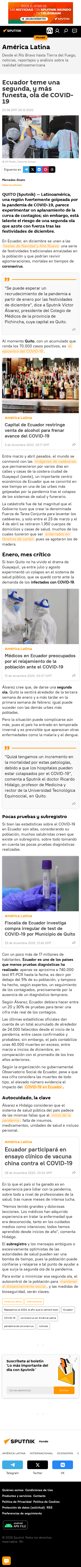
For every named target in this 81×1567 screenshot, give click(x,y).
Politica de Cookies (46, 1502)
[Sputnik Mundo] (13, 32)
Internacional (34, 1301)
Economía (65, 1453)
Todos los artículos (12, 185)
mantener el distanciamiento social (40, 1284)
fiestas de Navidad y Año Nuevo (31, 245)
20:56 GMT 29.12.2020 (17, 110)
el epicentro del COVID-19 (37, 348)
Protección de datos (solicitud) (23, 1507)
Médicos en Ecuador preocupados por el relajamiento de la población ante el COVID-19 (40, 661)
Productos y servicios (17, 1496)
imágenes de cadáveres (55, 461)
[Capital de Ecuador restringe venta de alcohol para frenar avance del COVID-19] (40, 385)
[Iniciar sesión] (57, 30)
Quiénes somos (13, 1490)
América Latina (18, 417)
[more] (74, 329)
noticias (43, 1326)
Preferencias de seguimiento (22, 1513)
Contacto (39, 1496)
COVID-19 (9, 1317)
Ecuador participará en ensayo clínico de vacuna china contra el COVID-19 (39, 1156)
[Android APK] (15, 1525)
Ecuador (68, 1309)
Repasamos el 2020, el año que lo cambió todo (31, 1309)
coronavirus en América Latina (38, 1317)
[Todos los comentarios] (6, 1560)
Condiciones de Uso (39, 1490)
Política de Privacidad (17, 1502)
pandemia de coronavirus (19, 1326)
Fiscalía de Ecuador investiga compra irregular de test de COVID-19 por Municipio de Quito (40, 928)
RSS (49, 1507)
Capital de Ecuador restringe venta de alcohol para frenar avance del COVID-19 (35, 430)
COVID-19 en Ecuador (43, 1086)
